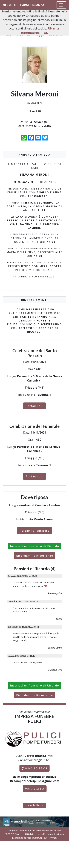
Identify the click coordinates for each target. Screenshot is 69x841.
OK (46, 33)
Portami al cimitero (34, 530)
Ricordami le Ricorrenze (34, 555)
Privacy (53, 837)
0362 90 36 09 (35, 768)
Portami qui (34, 405)
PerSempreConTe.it (36, 837)
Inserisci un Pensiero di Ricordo (34, 546)
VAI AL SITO (34, 788)
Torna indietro (34, 805)
